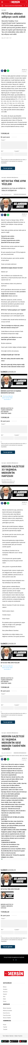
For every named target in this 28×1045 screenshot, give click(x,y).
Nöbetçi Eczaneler (7, 1010)
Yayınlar (5, 1027)
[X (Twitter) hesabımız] (13, 960)
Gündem (5, 989)
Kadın (4, 999)
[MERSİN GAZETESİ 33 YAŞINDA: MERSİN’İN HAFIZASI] (14, 381)
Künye (4, 1024)
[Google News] (24, 71)
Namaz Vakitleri (7, 1017)
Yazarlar (5, 1029)
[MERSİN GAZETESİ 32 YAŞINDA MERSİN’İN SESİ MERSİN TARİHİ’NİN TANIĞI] (7, 400)
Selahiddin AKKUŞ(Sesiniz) (20, 194)
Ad (2, 151)
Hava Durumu (6, 1013)
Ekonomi (5, 991)
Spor (4, 996)
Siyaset (5, 994)
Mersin (4, 987)
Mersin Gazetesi (7, 1008)
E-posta (17, 151)
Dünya (4, 1001)
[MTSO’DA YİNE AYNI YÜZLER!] (14, 653)
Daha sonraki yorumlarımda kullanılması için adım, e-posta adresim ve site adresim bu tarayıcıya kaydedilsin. (14, 161)
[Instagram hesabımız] (16, 960)
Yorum (3, 140)
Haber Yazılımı (18, 1036)
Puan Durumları (7, 1015)
